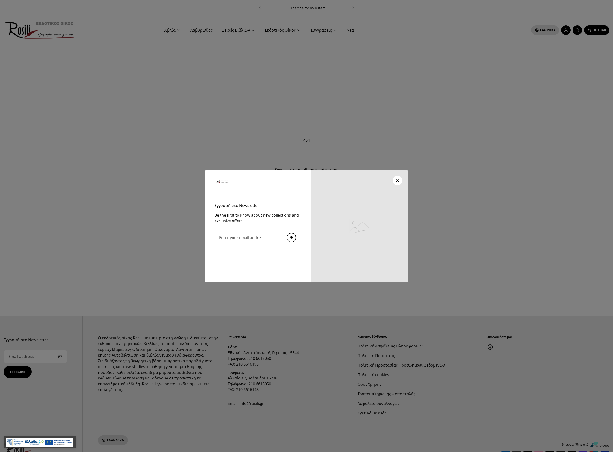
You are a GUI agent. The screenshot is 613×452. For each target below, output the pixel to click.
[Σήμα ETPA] (39, 442)
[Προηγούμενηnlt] (291, 237)
